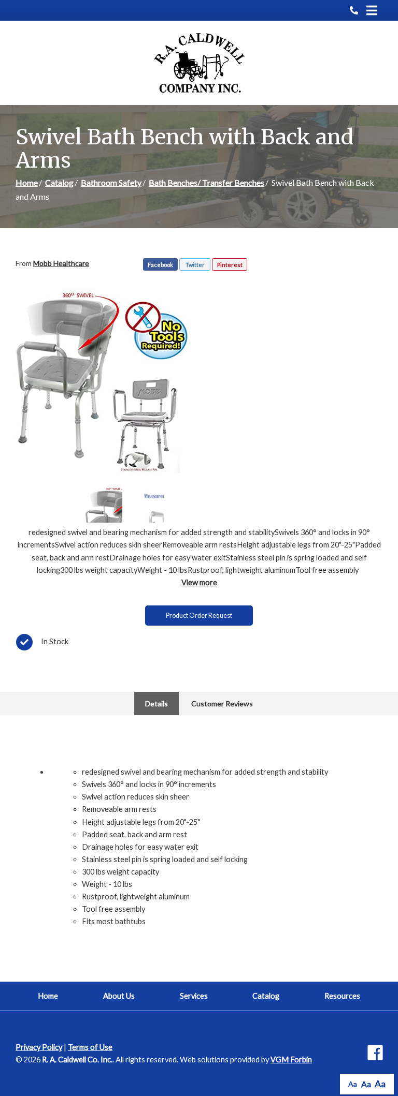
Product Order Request (199, 615)
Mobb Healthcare (61, 263)
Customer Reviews (222, 703)
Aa (352, 1083)
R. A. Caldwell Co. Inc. (77, 1059)
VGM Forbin (291, 1059)
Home (27, 182)
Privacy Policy (39, 1047)
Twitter (195, 264)
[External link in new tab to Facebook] (375, 1053)
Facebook (160, 264)
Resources (342, 995)
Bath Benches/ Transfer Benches (206, 182)
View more (199, 582)
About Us (119, 995)
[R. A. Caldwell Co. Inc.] (199, 63)
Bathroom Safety (111, 182)
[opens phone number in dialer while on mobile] (358, 10)
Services (194, 995)
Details (156, 703)
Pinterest (230, 264)
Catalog (59, 182)
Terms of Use (90, 1047)
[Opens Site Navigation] (371, 10)
